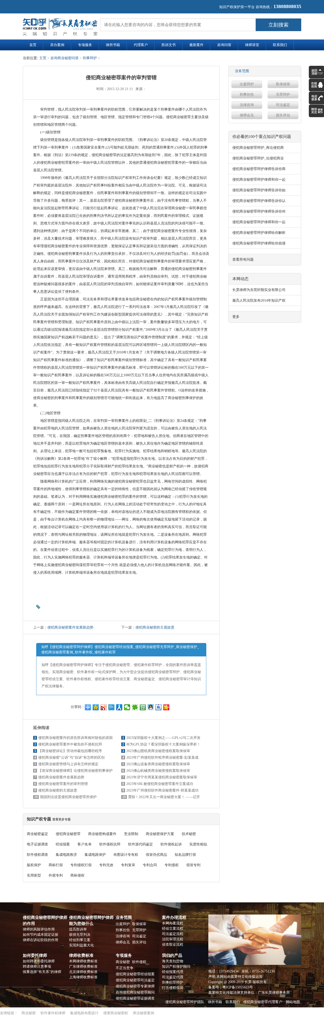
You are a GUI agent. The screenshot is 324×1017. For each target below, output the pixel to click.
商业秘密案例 (143, 1013)
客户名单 (84, 844)
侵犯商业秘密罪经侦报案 (135, 974)
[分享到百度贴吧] (158, 707)
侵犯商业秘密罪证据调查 (135, 998)
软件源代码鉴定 (140, 844)
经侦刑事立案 (79, 940)
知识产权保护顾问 (176, 966)
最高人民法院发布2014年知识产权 (259, 300)
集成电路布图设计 (84, 1013)
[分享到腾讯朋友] (135, 707)
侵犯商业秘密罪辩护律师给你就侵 (259, 243)
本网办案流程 (172, 923)
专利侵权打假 (81, 865)
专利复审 (128, 865)
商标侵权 (77, 875)
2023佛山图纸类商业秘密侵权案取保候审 (158, 751)
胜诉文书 (168, 45)
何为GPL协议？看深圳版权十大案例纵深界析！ (163, 744)
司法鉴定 (283, 105)
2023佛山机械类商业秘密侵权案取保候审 (158, 771)
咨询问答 (224, 45)
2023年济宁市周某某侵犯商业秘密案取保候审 (161, 777)
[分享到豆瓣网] (143, 707)
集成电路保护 (95, 855)
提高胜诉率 (78, 929)
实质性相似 (198, 844)
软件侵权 (139, 962)
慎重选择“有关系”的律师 (42, 972)
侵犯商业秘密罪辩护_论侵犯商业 (258, 158)
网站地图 (293, 1002)
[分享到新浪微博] (103, 707)
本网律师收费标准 (83, 961)
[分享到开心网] (166, 707)
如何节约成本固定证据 (40, 935)
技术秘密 (189, 834)
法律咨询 (247, 105)
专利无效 (106, 865)
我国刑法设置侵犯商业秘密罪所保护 (68, 797)
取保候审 (283, 84)
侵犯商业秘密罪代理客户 (262, 1002)
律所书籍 (113, 45)
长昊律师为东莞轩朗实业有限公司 (259, 290)
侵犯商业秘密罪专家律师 (135, 986)
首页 (32, 45)
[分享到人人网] (119, 707)
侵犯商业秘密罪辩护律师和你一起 (259, 179)
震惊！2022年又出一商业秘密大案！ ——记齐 (164, 797)
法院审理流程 (172, 939)
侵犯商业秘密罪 (68, 834)
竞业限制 (131, 834)
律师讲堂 (252, 45)
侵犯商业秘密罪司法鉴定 (135, 980)
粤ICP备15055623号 (237, 987)
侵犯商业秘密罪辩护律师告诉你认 (259, 201)
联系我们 (280, 45)
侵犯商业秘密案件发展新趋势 (70, 627)
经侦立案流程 (172, 928)
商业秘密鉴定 (37, 834)
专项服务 (85, 45)
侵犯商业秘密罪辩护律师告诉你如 (259, 190)
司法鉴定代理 (172, 977)
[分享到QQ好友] (151, 707)
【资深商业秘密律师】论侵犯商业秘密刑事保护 (75, 771)
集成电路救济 (66, 855)
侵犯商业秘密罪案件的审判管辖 (63, 784)
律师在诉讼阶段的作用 (40, 940)
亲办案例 (57, 45)
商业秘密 (123, 962)
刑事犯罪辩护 (172, 982)
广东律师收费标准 (83, 966)
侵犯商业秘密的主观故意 (154, 627)
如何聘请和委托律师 (39, 961)
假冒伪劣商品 (156, 855)
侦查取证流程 (172, 944)
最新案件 (196, 45)
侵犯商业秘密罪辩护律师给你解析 (259, 233)
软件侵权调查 (37, 855)
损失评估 (283, 115)
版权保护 (34, 865)
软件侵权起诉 (171, 844)
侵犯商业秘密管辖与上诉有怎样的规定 (68, 764)
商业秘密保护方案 (160, 834)
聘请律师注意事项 (37, 966)
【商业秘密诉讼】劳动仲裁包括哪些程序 (70, 751)
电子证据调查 (37, 844)
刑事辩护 (90, 58)
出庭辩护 (247, 84)
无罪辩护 (283, 94)
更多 (235, 317)
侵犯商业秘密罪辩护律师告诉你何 (259, 211)
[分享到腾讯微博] (111, 707)
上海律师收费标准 (83, 977)
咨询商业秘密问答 (64, 58)
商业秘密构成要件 (102, 834)
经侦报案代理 (172, 972)
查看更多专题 (61, 819)
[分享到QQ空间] (96, 707)
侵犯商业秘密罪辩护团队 (184, 1002)
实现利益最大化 (81, 945)
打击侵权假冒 (172, 988)
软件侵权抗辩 (109, 844)
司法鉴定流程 (172, 934)
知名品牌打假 (185, 855)
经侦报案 (63, 844)
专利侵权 (172, 865)
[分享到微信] (127, 707)
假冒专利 (193, 865)
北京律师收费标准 (83, 972)
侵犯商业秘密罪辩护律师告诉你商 (259, 169)
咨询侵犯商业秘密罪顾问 (135, 992)
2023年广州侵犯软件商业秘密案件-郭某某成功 (162, 790)
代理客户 (141, 45)
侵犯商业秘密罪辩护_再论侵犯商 (258, 148)
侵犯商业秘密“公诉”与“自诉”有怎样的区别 (71, 757)
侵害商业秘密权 (115, 1013)
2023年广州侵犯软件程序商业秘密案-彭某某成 (162, 757)
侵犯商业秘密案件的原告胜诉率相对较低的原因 (75, 738)
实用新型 (34, 875)
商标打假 (56, 865)
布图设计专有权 (125, 855)
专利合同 (150, 865)
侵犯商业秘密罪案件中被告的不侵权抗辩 (70, 744)
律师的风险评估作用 (39, 929)
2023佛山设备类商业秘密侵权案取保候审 (158, 764)
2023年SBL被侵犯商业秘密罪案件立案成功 (159, 784)
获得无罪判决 (79, 935)
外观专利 (56, 875)
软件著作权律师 (52, 1013)
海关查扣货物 (172, 961)
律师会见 (247, 115)
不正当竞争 (124, 968)
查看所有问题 (243, 259)
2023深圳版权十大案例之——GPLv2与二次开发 (163, 738)
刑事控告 (247, 94)
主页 (42, 58)
